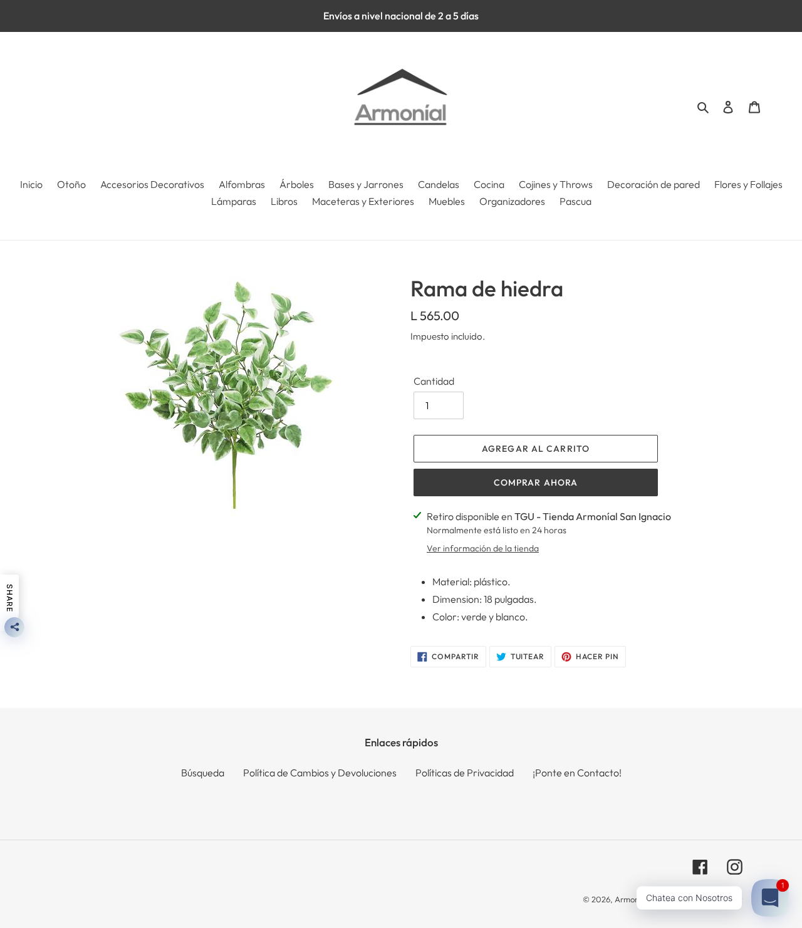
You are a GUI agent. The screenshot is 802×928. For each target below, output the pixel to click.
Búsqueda (202, 772)
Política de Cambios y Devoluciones (320, 772)
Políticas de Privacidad (464, 772)
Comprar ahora (536, 482)
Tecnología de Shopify (702, 899)
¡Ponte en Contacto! (577, 772)
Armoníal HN (638, 899)
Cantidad (434, 381)
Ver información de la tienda (483, 548)
